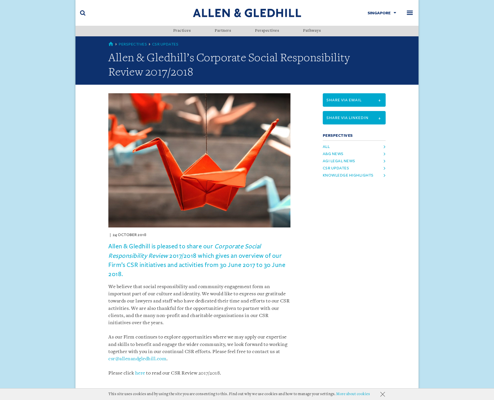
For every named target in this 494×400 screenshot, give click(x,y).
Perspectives (267, 31)
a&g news (333, 154)
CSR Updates (165, 44)
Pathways (312, 31)
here (140, 373)
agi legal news (339, 161)
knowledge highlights (348, 175)
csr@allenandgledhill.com (137, 359)
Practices (182, 31)
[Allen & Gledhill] (247, 12)
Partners (223, 31)
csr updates (336, 168)
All (326, 146)
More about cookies (353, 394)
